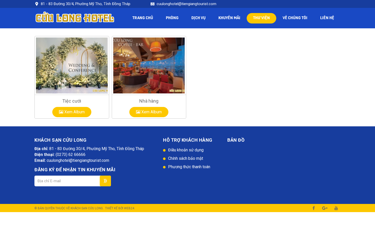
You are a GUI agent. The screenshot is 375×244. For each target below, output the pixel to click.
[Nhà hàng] (149, 65)
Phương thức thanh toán (189, 166)
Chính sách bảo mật (185, 158)
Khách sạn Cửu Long (87, 208)
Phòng (172, 18)
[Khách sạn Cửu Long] (74, 18)
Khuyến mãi (229, 18)
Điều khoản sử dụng (186, 150)
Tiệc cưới (71, 101)
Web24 (129, 208)
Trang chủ (142, 18)
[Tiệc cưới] (72, 65)
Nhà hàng (148, 101)
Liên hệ (327, 18)
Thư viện (261, 18)
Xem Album (74, 111)
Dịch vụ (198, 18)
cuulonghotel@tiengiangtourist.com (186, 4)
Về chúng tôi (295, 18)
